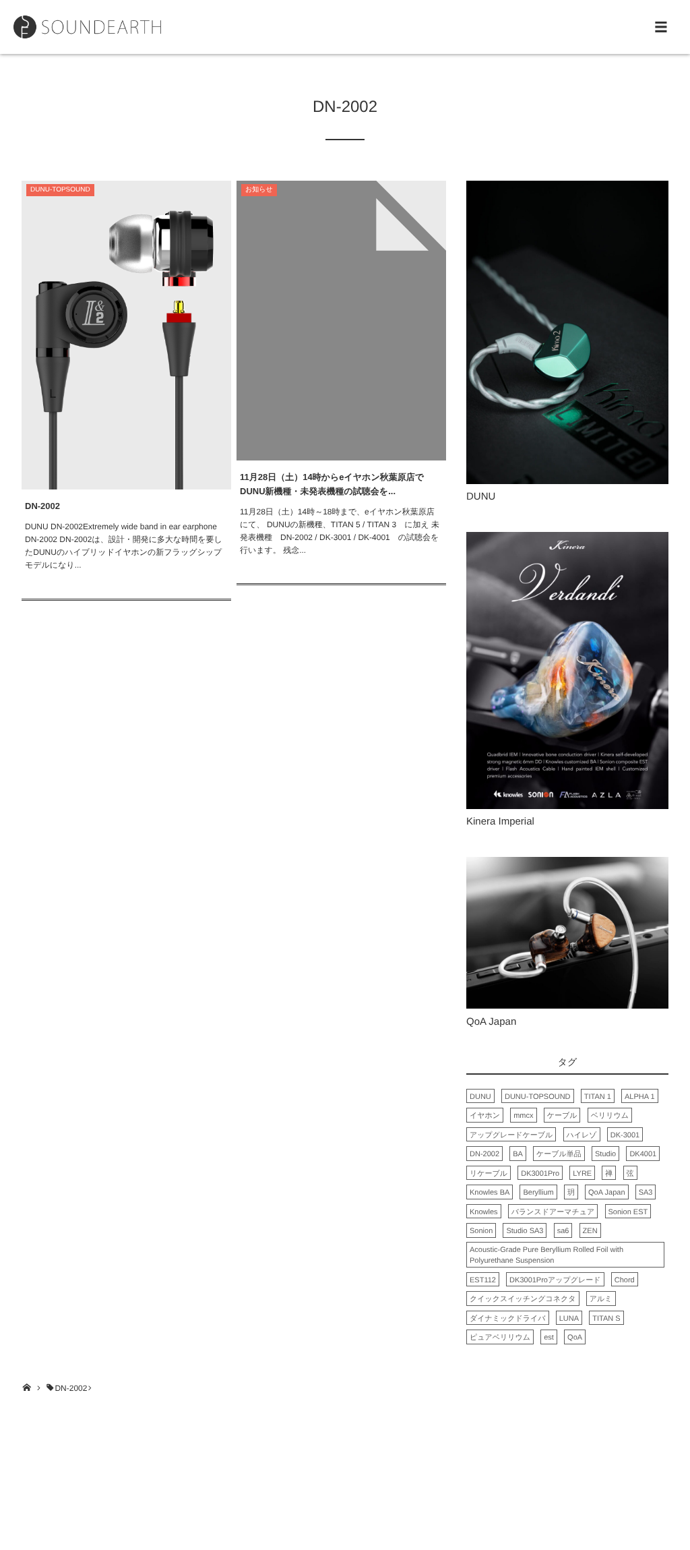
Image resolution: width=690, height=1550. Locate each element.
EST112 (483, 1280)
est (549, 1338)
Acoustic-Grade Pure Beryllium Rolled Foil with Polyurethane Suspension (546, 1255)
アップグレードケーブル (511, 1135)
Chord (625, 1280)
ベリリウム (610, 1116)
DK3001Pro (540, 1174)
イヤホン (485, 1116)
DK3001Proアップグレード (554, 1280)
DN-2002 (42, 506)
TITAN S (606, 1319)
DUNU (480, 1097)
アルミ (601, 1299)
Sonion (481, 1231)
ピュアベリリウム (500, 1338)
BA (518, 1154)
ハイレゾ (582, 1135)
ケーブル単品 (559, 1154)
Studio (605, 1154)
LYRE (582, 1174)
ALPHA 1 (640, 1097)
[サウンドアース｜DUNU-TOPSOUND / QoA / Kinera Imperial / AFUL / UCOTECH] (87, 26)
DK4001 (642, 1154)
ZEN (590, 1231)
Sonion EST (628, 1212)
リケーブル (488, 1174)
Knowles (484, 1212)
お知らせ (259, 189)
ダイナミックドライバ (508, 1319)
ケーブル (562, 1116)
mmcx (523, 1116)
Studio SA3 (524, 1231)
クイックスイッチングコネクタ (523, 1299)
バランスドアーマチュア (553, 1212)
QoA (574, 1338)
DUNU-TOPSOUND (60, 189)
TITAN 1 (597, 1097)
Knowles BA (489, 1193)
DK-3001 (624, 1135)
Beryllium (538, 1193)
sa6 (563, 1231)
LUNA (569, 1319)
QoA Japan (606, 1193)
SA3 (646, 1193)
